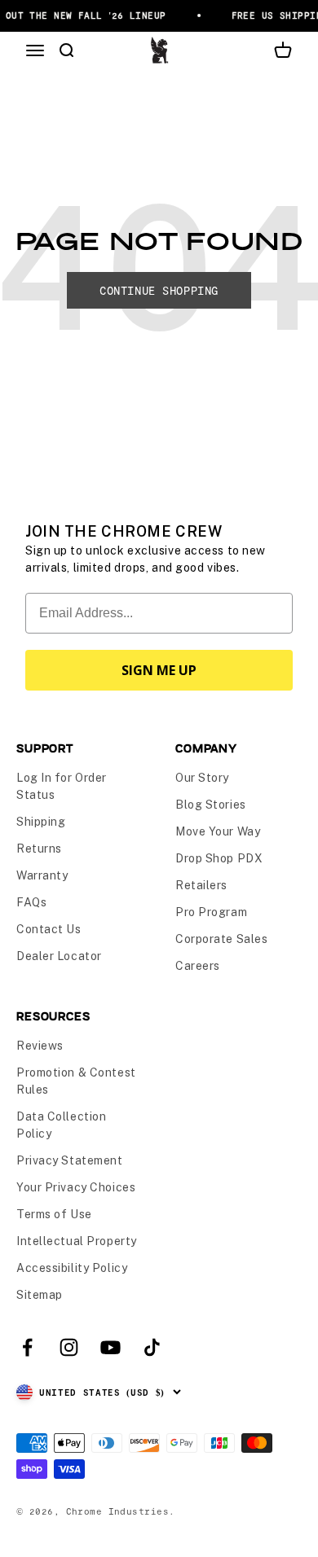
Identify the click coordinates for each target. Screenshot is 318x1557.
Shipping (40, 821)
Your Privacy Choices (75, 1187)
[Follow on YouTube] (110, 1347)
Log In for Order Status (61, 786)
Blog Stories (210, 804)
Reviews (40, 1045)
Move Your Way (217, 831)
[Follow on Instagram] (69, 1347)
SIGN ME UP (159, 670)
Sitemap (39, 1294)
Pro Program (211, 912)
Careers (197, 965)
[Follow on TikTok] (152, 1347)
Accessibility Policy (71, 1267)
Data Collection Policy (61, 1125)
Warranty (42, 875)
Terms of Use (54, 1214)
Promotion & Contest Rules (76, 1081)
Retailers (201, 885)
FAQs (31, 902)
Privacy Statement (69, 1160)
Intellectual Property (76, 1241)
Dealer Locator (59, 956)
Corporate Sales (221, 938)
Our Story (202, 777)
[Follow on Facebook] (27, 1347)
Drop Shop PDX (219, 858)
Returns (39, 848)
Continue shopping (159, 290)
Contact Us (49, 929)
